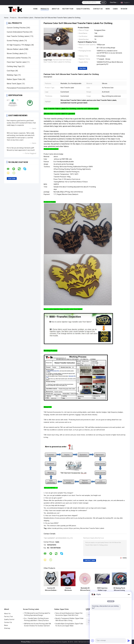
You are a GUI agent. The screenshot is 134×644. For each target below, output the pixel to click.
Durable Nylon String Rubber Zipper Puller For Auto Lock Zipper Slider (69, 625)
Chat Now (113, 2)
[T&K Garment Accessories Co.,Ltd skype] (26, 169)
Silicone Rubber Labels (25, 17)
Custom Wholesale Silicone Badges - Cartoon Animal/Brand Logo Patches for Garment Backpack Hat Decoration (68, 589)
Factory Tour (67, 9)
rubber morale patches (54, 528)
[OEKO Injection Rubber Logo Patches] (102, 578)
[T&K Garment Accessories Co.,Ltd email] (9, 169)
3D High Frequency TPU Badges (18, 45)
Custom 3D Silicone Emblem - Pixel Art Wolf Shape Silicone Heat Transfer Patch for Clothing (51, 589)
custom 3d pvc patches (71, 528)
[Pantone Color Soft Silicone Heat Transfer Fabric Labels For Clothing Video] (58, 38)
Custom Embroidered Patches (18, 32)
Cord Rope (11, 71)
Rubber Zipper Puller (14, 79)
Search (103, 2)
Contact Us (97, 9)
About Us (55, 9)
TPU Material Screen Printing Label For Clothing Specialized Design (37, 614)
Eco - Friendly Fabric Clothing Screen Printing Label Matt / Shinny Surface (36, 619)
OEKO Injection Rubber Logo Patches (102, 589)
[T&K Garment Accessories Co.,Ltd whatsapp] (15, 169)
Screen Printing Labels (15, 41)
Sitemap (7, 628)
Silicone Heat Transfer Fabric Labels (92, 528)
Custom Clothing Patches (16, 28)
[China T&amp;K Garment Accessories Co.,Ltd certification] (12, 103)
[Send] (128, 640)
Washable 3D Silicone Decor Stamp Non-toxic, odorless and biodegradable (85, 589)
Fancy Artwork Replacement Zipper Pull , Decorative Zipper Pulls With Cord (69, 614)
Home (35, 9)
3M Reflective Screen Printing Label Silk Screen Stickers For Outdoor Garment (37, 625)
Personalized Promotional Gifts (18, 88)
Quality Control (83, 9)
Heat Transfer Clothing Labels (18, 36)
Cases (115, 9)
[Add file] (92, 640)
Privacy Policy (25, 642)
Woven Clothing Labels (15, 53)
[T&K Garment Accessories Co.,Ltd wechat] (20, 169)
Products (45, 9)
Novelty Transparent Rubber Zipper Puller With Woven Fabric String (69, 619)
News (108, 9)
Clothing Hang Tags (14, 66)
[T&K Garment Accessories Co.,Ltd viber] (9, 173)
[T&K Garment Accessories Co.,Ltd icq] (15, 173)
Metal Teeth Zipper (14, 84)
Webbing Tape (12, 75)
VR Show (124, 9)
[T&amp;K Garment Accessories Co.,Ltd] (15, 9)
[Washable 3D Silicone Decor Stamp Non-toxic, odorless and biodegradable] (85, 578)
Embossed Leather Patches (17, 58)
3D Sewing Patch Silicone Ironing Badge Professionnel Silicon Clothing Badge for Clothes (119, 589)
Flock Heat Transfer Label (16, 62)
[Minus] (129, 594)
